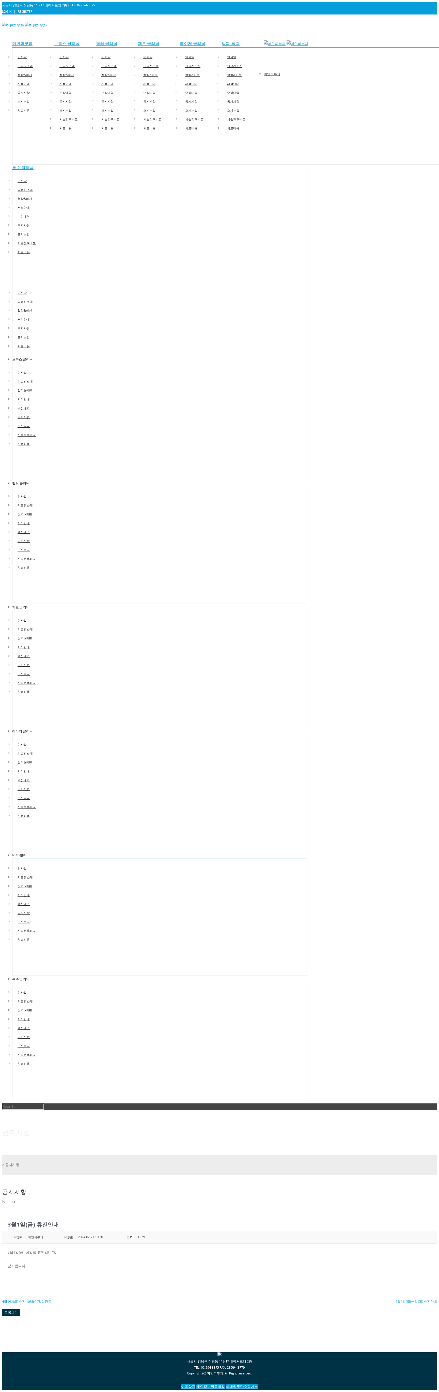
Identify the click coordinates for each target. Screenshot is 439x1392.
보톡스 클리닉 (67, 43)
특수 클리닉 (23, 167)
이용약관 (188, 1386)
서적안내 (24, 84)
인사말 (22, 57)
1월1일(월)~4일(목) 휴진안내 (416, 1301)
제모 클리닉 (148, 43)
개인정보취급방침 (210, 1386)
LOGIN (7, 11)
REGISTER (25, 11)
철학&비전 (25, 75)
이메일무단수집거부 (242, 1386)
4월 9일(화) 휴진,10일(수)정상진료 (26, 1301)
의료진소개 (25, 66)
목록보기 (11, 1312)
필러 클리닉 (106, 43)
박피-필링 (231, 43)
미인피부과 (22, 43)
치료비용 (24, 110)
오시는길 (24, 101)
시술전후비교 (68, 119)
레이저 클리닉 (192, 43)
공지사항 (24, 93)
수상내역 (65, 93)
